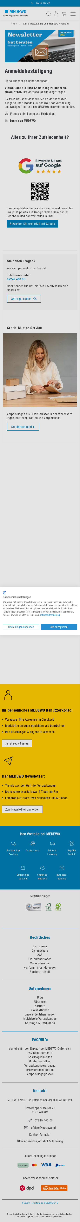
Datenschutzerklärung (50, 615)
